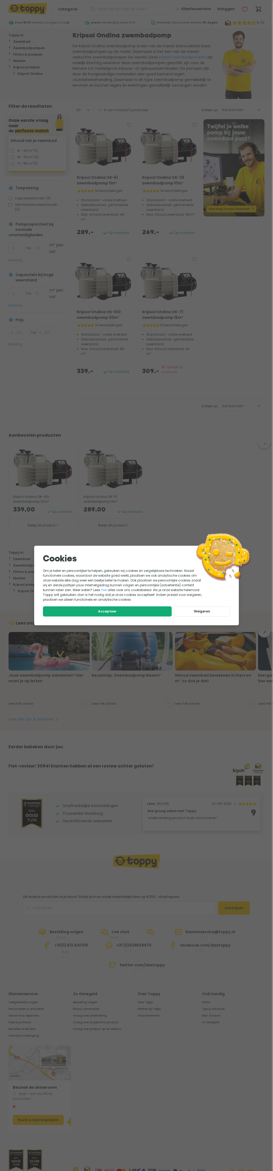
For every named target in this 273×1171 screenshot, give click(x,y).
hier (104, 590)
